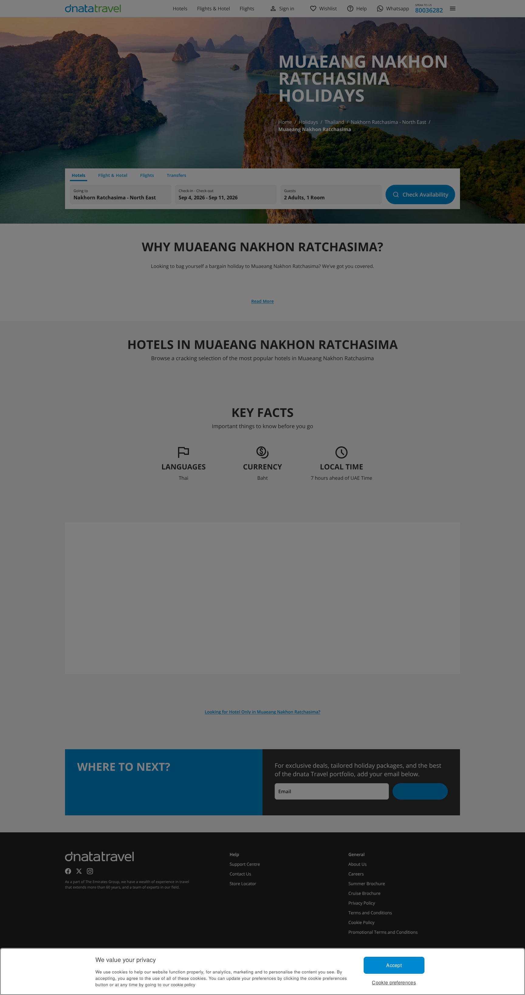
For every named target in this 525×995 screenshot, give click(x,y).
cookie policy (183, 984)
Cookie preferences (394, 982)
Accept (394, 965)
